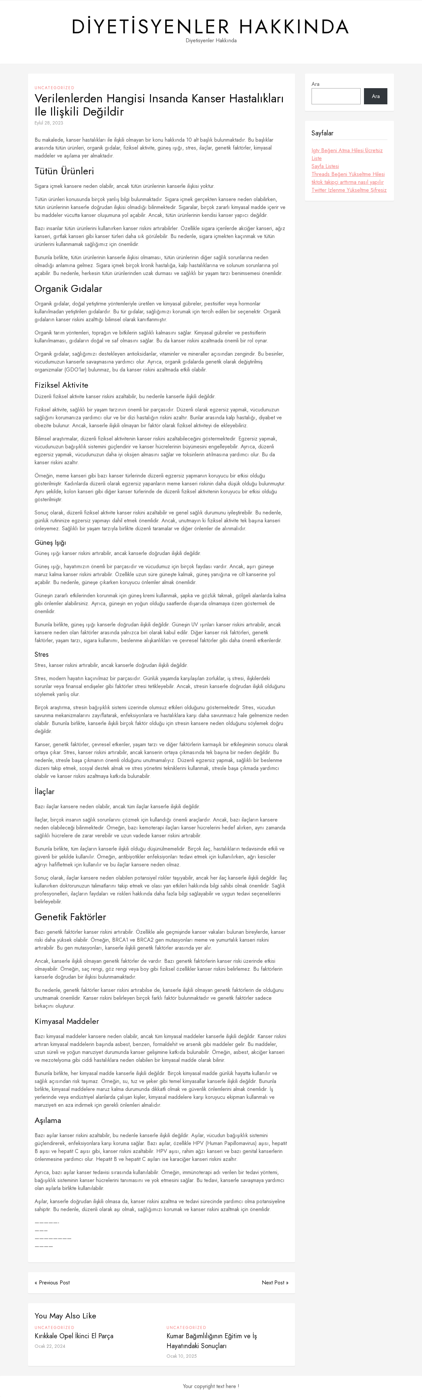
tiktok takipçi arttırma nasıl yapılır (348, 182)
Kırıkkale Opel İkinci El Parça (74, 1336)
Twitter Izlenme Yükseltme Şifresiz (349, 190)
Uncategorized (55, 88)
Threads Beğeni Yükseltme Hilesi (348, 174)
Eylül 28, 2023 (49, 123)
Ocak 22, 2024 (50, 1346)
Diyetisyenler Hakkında (211, 27)
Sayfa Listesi (325, 166)
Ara (315, 84)
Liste (317, 158)
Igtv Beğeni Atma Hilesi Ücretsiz (347, 150)
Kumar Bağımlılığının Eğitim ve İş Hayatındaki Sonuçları (211, 1341)
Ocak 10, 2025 (181, 1356)
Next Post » (275, 1282)
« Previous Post (52, 1282)
